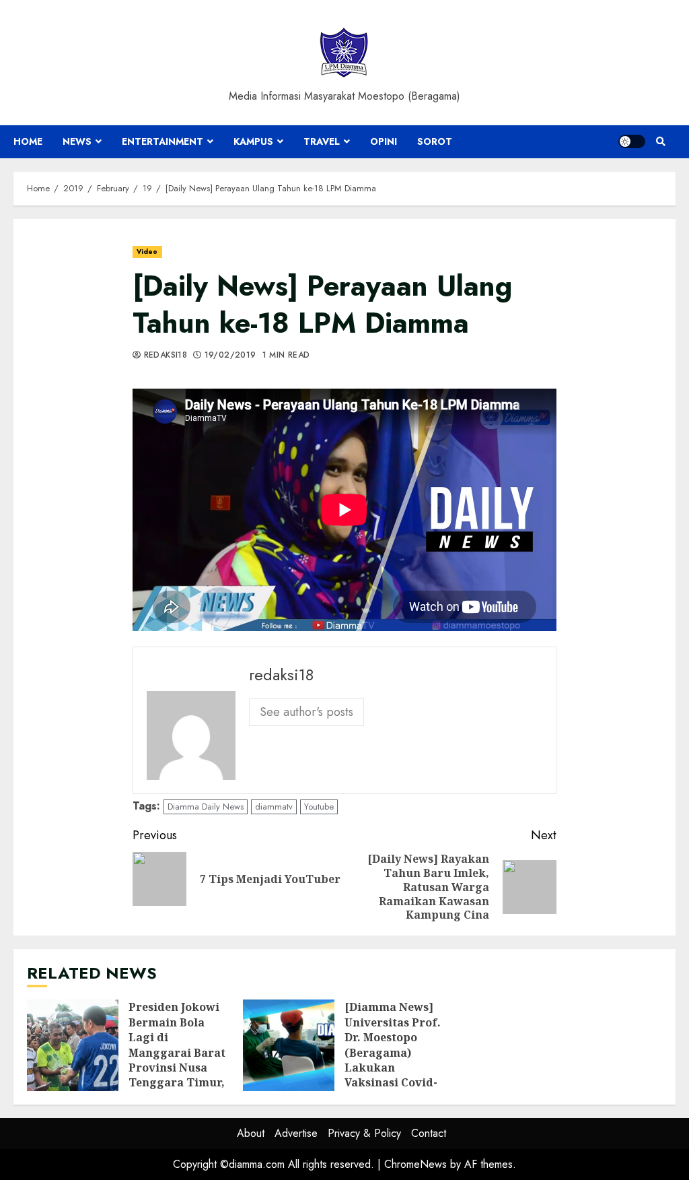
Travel (321, 141)
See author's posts (306, 712)
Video (147, 252)
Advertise (296, 1133)
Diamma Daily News (206, 806)
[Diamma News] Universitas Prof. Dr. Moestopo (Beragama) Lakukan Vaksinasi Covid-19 (288, 1045)
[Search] (660, 141)
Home (27, 141)
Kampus (253, 141)
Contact (428, 1133)
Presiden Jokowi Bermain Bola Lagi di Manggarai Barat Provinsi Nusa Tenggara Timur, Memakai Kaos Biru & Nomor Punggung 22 (72, 1045)
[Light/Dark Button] (631, 141)
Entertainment (162, 141)
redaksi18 (164, 355)
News (77, 141)
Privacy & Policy (364, 1133)
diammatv (274, 806)
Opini (383, 141)
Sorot (434, 141)
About (250, 1133)
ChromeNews (415, 1164)
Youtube (319, 806)
